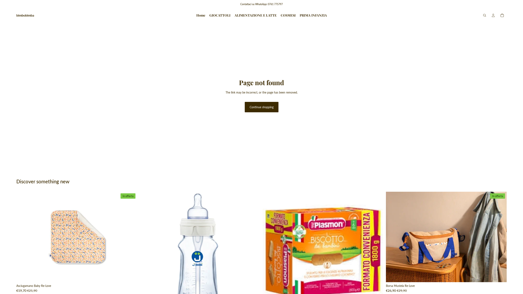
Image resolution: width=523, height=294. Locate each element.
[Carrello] (502, 15)
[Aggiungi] (130, 276)
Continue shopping (262, 107)
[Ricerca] (484, 15)
